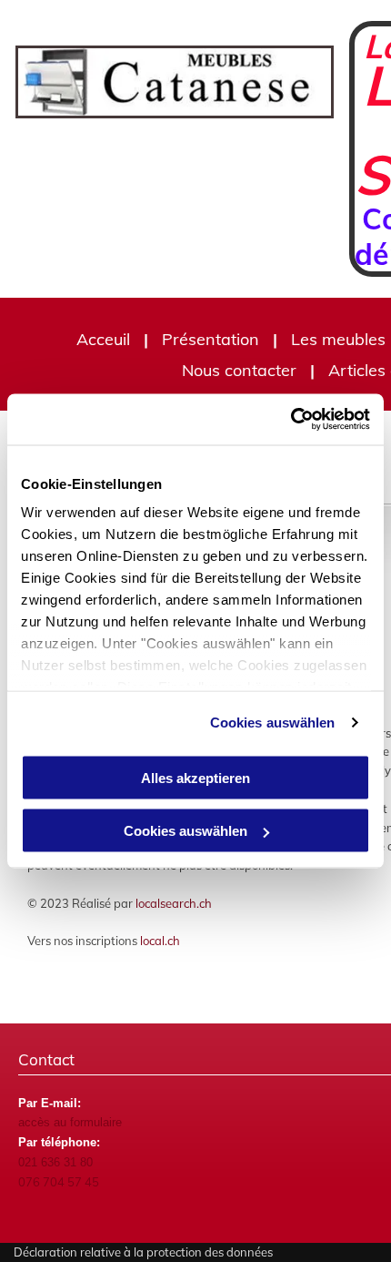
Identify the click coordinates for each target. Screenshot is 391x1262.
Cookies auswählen (273, 722)
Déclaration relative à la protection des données (143, 1252)
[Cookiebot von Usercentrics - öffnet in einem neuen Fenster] (290, 420)
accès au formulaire (70, 1122)
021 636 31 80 (55, 1162)
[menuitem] (105, 338)
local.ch (160, 940)
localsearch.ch (173, 903)
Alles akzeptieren (195, 777)
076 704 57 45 (58, 1182)
